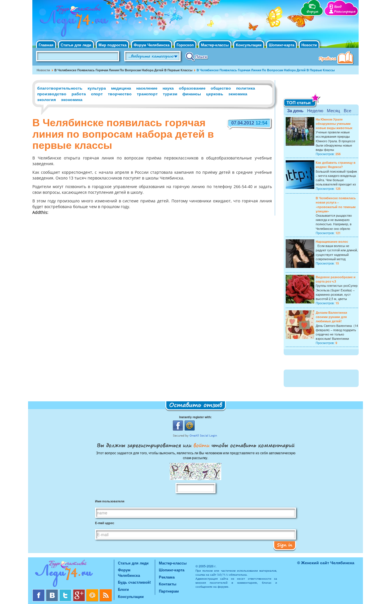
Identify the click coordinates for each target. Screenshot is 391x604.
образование (192, 88)
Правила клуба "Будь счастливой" (337, 58)
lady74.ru (222, 575)
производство (51, 93)
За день (295, 110)
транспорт (147, 93)
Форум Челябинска (151, 45)
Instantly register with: (195, 417)
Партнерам (169, 591)
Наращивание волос (332, 241)
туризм (170, 93)
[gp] (79, 591)
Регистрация (345, 11)
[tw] (66, 591)
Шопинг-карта (281, 45)
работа (79, 93)
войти (201, 445)
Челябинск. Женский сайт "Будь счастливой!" (73, 22)
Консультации (249, 45)
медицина (121, 88)
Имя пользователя (109, 501)
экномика (237, 93)
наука (168, 88)
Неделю (315, 110)
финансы (191, 93)
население (146, 88)
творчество (120, 93)
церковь (214, 93)
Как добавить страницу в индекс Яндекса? (336, 164)
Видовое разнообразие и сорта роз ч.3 (336, 279)
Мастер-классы (215, 45)
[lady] (73, 574)
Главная (46, 45)
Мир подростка (112, 45)
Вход (337, 6)
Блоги (123, 589)
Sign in (284, 544)
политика (245, 88)
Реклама (167, 577)
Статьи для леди (76, 45)
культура (97, 88)
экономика (71, 99)
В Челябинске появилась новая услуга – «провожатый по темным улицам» (336, 204)
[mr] (93, 591)
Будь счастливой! (134, 582)
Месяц (333, 110)
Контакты (167, 584)
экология (46, 99)
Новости (309, 45)
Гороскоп (185, 45)
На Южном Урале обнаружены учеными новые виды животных (334, 123)
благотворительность (59, 88)
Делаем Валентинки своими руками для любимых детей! (331, 316)
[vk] (52, 591)
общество (221, 88)
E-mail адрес (104, 523)
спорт (97, 93)
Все (347, 110)
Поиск (196, 56)
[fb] (39, 591)
